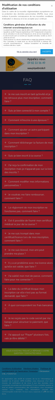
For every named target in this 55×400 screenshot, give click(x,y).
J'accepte (46, 51)
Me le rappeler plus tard (27, 52)
